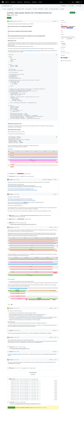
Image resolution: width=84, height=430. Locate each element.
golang (5, 6)
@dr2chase (26, 202)
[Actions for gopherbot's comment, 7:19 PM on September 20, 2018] (58, 330)
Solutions (13, 2)
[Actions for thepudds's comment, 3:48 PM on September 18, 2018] (58, 179)
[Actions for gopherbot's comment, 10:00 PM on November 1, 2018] (58, 351)
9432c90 (55, 386)
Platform (7, 2)
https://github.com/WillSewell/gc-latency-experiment (30, 50)
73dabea (55, 383)
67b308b (55, 390)
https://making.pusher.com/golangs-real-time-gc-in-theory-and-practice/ (21, 185)
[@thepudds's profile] (8, 179)
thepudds (11, 179)
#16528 (9, 182)
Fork (71, 5)
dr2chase (11, 21)
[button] (56, 55)
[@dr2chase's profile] (8, 21)
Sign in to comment (42, 407)
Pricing (40, 2)
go (8, 6)
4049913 (55, 395)
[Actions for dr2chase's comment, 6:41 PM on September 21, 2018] (58, 337)
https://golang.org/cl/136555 (16, 333)
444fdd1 (55, 393)
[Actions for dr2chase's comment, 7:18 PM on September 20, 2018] (58, 308)
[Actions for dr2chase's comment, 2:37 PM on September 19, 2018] (58, 227)
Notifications (64, 5)
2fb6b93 (55, 396)
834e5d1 (55, 389)
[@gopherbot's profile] (8, 330)
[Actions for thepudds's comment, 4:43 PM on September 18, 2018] (58, 194)
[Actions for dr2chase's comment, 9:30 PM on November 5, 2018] (58, 359)
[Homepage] (3, 2)
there (36, 208)
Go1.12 (22, 176)
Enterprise (34, 2)
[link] (11, 173)
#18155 (54, 284)
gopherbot (11, 330)
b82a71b (55, 380)
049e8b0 (55, 399)
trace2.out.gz (10, 148)
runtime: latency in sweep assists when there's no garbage (30, 315)
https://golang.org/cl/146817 (16, 354)
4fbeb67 (55, 392)
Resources (19, 2)
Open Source (27, 2)
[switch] (9, 304)
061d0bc (55, 398)
